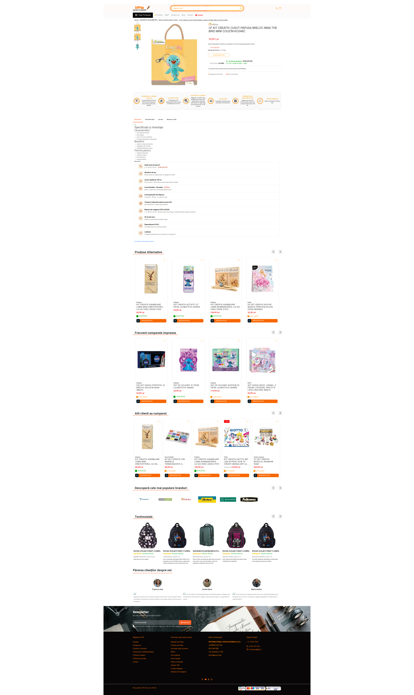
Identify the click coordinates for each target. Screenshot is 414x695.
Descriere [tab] (137, 119)
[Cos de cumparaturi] (280, 8)
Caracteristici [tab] (149, 119)
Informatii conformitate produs (144, 241)
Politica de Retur (177, 645)
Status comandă (177, 662)
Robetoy (139, 302)
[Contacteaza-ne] (277, 8)
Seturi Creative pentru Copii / (169, 20)
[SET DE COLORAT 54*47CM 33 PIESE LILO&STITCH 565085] (226, 359)
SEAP (167, 15)
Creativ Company (259, 457)
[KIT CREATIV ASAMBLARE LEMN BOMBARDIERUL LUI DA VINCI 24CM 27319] (226, 279)
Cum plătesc (175, 655)
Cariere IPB (175, 665)
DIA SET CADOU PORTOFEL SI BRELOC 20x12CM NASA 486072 (150, 387)
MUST (249, 383)
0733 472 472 (162, 167)
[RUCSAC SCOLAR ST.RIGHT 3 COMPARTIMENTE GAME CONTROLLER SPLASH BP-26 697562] (177, 535)
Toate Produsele (144, 15)
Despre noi (175, 15)
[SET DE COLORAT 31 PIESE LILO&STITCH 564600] (188, 359)
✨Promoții (158, 15)
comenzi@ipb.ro (255, 649)
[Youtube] (205, 679)
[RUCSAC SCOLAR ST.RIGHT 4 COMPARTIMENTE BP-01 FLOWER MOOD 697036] (147, 535)
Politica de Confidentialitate (183, 626)
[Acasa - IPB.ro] (143, 8)
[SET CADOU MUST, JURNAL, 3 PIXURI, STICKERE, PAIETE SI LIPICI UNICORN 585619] (263, 359)
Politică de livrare (139, 659)
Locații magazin (177, 669)
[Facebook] (202, 679)
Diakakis (176, 302)
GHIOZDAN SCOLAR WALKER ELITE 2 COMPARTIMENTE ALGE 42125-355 (218, 551)
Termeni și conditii (140, 648)
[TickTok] (208, 679)
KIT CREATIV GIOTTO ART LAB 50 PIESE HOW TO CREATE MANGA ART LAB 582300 (236, 461)
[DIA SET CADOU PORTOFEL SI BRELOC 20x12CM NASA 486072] (151, 359)
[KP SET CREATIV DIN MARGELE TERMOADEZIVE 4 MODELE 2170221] (177, 437)
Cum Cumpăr (175, 659)
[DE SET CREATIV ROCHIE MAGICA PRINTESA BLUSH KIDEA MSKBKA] (263, 279)
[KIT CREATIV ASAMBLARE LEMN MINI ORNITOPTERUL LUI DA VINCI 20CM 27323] (151, 279)
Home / (137, 20)
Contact (190, 15)
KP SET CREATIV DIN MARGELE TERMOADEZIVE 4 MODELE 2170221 (175, 461)
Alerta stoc (220, 55)
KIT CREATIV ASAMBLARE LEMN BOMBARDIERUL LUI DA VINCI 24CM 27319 (225, 306)
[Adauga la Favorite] (164, 260)
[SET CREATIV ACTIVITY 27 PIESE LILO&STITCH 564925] (188, 279)
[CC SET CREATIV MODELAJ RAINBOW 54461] (266, 437)
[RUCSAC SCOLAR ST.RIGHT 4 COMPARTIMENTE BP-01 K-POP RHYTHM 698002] (236, 535)
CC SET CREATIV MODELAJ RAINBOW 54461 (263, 461)
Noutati (200, 15)
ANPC (173, 652)
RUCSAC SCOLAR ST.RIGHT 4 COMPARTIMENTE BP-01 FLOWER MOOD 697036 (161, 551)
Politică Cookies (139, 655)
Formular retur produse (179, 648)
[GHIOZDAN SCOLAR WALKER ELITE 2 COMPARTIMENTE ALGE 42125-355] (207, 535)
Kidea (249, 302)
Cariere (135, 662)
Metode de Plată (177, 642)
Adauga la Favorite (216, 74)
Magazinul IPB (138, 637)
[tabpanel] (174, 54)
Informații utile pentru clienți (181, 637)
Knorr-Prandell (169, 457)
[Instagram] (211, 679)
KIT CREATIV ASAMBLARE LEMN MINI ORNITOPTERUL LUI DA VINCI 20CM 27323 (149, 306)
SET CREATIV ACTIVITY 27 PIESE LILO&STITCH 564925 (186, 305)
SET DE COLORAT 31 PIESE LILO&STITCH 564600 (186, 386)
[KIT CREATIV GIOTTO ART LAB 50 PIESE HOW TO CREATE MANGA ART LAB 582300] (236, 437)
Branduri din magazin (178, 672)
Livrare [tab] (160, 119)
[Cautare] (240, 8)
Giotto (226, 457)
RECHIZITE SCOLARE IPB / (149, 20)
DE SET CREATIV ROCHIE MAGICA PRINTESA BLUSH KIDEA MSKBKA (260, 306)
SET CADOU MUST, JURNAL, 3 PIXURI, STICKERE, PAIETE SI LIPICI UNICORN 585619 (262, 387)
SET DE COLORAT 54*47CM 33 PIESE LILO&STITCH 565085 (225, 386)
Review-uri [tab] (171, 119)
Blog (183, 15)
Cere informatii (233, 74)
